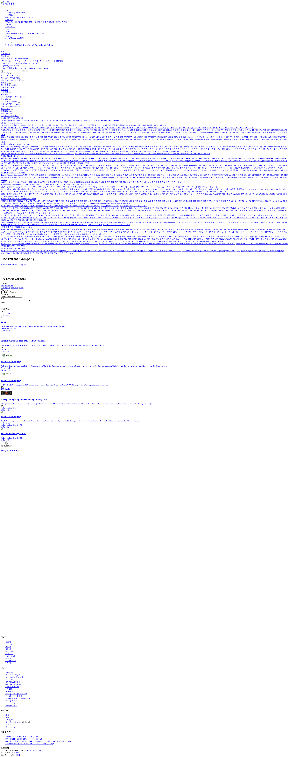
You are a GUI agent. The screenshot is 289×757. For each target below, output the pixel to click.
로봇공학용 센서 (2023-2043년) (27, 234)
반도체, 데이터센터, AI (10, 104)
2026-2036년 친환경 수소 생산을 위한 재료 (203, 137)
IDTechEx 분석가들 (36, 22)
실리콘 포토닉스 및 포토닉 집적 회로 (270, 194)
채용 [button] (61, 61)
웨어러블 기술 (6, 113)
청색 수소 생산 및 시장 (65, 175)
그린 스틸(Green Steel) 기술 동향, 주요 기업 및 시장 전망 (54, 177)
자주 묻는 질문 (11, 727)
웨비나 (8, 17)
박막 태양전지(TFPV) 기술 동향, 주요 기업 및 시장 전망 (232, 175)
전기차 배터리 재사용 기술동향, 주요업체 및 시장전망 (121, 151)
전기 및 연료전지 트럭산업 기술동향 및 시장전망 (123, 161)
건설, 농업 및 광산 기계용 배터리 (203, 147)
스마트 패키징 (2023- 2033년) (217, 128)
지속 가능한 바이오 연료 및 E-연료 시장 (107, 182)
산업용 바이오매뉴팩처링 (240, 132)
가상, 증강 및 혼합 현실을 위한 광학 (251, 251)
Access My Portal (17, 288)
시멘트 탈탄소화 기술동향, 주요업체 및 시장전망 (190, 175)
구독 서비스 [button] (5, 54)
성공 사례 (19, 118)
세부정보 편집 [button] (19, 63)
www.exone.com (7, 286)
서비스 (4, 120)
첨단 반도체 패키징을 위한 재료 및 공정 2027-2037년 (113, 137)
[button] (8, 10)
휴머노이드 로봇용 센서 (265, 210)
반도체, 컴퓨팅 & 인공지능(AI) (17, 698)
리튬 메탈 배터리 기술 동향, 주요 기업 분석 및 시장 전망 (261, 149)
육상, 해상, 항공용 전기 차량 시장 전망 (37, 163)
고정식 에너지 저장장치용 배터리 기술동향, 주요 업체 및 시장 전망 (243, 147)
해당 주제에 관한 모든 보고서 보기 (152, 125)
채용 (66, 22)
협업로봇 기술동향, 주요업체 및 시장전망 (152, 208)
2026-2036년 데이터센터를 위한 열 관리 (39, 225)
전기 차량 (5, 83)
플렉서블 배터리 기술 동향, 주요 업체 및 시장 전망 (109, 149)
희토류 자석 (141, 139)
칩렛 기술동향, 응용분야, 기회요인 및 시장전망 (220, 215)
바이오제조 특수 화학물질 (45, 175)
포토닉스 (4, 94)
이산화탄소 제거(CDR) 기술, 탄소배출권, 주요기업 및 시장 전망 (129, 175)
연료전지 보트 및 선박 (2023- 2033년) (15, 165)
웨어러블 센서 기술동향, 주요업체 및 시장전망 (58, 234)
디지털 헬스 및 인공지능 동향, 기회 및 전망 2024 (86, 187)
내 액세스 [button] (9, 63)
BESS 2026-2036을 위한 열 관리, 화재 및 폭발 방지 (162, 154)
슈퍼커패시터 (68, 154)
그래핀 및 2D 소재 (134, 132)
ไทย (26, 45)
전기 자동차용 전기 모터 (219, 161)
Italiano (50, 45)
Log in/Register (10, 38)
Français (38, 45)
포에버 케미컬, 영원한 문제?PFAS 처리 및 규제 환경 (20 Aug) (29, 744)
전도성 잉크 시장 (239, 130)
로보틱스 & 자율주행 (9, 102)
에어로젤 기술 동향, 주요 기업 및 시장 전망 (91, 130)
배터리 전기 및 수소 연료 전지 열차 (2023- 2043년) (241, 158)
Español (44, 45)
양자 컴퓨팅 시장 (69, 206)
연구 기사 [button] (10, 58)
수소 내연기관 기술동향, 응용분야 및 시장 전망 (107, 177)
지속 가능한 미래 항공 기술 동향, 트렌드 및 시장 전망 (135, 170)
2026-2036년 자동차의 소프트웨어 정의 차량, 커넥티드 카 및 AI (88, 170)
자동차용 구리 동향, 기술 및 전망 (260, 130)
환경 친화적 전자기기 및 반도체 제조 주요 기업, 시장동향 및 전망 (76, 203)
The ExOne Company (18, 264)
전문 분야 (11, 118)
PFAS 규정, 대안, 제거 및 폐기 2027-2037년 (49, 184)
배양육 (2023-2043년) (23, 184)
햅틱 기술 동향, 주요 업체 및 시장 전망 (214, 229)
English (8, 45)
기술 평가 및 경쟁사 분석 (39, 120)
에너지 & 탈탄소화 (8, 85)
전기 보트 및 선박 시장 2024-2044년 (157, 161)
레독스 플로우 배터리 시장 (89, 151)
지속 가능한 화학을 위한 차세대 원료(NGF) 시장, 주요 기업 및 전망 (205, 177)
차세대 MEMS (265, 218)
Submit (25, 71)
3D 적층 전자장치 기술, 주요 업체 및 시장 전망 (55, 125)
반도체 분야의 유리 (65, 218)
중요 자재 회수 (30, 132)
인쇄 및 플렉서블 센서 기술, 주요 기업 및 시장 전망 (217, 232)
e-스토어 (33, 34)
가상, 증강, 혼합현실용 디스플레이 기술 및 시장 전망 (109, 229)
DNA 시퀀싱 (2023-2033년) (116, 187)
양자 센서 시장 (82, 206)
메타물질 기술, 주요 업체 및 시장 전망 (151, 128)
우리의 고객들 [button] (18, 61)
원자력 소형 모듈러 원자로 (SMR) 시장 (247, 177)
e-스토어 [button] (28, 63)
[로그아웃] (15, 752)
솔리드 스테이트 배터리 (53, 154)
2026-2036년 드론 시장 (54, 161)
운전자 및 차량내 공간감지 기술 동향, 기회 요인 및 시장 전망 (165, 218)
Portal (7, 34)
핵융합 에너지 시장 (262, 175)
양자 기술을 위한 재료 (271, 137)
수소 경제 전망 (82, 177)
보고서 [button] (3, 51)
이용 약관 (9, 725)
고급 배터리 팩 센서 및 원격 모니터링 (78, 147)
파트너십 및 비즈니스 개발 (60, 120)
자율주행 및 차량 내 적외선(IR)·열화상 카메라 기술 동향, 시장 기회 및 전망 (39, 210)
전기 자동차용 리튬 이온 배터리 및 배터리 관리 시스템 (151, 149)
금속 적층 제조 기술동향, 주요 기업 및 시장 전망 (93, 125)
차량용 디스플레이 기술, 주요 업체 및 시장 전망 (54, 194)
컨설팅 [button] (3, 56)
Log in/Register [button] (6, 66)
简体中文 (20, 45)
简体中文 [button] (16, 68)
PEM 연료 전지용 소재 (253, 137)
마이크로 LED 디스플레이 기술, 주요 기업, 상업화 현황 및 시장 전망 (228, 194)
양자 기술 (5, 99)
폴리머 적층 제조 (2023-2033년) (125, 125)
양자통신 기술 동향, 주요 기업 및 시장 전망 (184, 128)
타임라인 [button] (24, 58)
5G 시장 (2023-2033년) (27, 128)
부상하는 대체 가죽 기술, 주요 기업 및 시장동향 (68, 132)
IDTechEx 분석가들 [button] (32, 61)
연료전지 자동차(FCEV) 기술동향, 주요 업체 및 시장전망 (53, 165)
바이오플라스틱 (114, 130)
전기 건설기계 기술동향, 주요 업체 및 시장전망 (248, 161)
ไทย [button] (21, 68)
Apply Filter (5, 309)
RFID (204, 128)
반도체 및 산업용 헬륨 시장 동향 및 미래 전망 (211, 132)
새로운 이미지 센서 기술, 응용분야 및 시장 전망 (149, 229)
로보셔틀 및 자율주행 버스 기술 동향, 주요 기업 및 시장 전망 (190, 168)
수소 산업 (5, 92)
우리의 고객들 (23, 22)
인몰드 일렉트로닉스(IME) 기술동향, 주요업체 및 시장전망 (220, 201)
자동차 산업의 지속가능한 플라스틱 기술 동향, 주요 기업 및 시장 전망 (222, 139)
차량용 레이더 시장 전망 (28, 208)
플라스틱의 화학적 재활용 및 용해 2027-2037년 (183, 130)
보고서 (8, 13)
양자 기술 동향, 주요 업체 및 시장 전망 (103, 206)
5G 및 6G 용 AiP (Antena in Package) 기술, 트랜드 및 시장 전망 (67, 128)
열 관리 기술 (6, 111)
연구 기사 (15, 17)
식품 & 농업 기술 (7, 87)
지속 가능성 (5, 109)
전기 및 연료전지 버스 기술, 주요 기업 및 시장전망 (83, 161)
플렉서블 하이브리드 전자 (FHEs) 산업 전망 (179, 201)
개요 (7, 715)
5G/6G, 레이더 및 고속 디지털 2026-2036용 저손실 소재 (114, 128)
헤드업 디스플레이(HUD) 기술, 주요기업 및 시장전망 (142, 165)
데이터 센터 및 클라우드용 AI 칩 (59, 215)
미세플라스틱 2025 (104, 239)
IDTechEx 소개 (11, 22)
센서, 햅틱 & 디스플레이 (10, 106)
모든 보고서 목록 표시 (10, 116)
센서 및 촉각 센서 (12, 701)
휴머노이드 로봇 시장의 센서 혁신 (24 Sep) (22, 736)
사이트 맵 (9, 720)
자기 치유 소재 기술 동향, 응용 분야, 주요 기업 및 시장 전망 (170, 139)
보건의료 (4, 90)
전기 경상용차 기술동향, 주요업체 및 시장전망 (190, 161)
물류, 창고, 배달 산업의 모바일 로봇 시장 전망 (146, 210)
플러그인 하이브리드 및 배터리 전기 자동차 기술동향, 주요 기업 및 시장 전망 (95, 168)
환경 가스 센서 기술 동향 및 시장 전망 (184, 229)
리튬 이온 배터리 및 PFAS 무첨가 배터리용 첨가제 (40, 130)
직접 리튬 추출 (42, 132)
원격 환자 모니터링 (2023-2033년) (178, 187)
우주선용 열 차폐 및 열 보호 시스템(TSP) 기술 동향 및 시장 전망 (167, 132)
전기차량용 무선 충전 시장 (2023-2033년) (243, 170)
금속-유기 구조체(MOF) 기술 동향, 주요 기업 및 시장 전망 (45, 139)
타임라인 (29, 17)
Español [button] (39, 68)
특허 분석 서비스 (94, 120)
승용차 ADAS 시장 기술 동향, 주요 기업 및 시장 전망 (43, 168)
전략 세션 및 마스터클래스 (111, 120)
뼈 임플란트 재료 (141, 137)
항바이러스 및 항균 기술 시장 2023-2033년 (25, 187)
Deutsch (31, 45)
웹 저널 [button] (18, 58)
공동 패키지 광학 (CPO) (82, 194)
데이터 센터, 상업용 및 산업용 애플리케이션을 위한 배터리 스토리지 (174, 215)
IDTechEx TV (10, 661)
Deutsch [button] (27, 68)
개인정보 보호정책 (12, 722)
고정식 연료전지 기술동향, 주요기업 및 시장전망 (40, 182)
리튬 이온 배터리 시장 (182, 149)
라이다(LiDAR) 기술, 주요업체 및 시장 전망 (152, 194)
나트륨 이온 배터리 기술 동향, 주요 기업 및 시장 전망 (22, 154)
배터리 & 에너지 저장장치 (11, 80)
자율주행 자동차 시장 (185, 158)
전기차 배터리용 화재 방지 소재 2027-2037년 (71, 163)
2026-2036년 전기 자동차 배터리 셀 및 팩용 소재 (167, 137)
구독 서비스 (16, 13)
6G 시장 (39, 128)
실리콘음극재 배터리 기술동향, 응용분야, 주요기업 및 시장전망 (168, 151)
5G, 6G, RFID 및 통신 (9, 75)
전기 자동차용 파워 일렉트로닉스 (140, 168)
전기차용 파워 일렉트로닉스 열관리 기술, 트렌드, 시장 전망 (202, 170)
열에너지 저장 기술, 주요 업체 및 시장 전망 (124, 154)
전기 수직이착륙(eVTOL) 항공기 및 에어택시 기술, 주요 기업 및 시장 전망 (110, 158)
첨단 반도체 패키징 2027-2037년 (21, 194)
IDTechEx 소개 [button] (6, 61)
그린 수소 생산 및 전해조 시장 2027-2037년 (142, 189)
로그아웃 (40, 34)
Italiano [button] (45, 68)
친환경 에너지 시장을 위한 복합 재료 (217, 130)
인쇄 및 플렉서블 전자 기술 (12, 97)
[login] (17, 755)
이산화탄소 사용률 (162, 175)
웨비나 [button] (3, 58)
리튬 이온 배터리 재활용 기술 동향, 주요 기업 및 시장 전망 (24, 137)
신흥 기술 (9, 651)
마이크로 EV (251, 165)
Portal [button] (3, 63)
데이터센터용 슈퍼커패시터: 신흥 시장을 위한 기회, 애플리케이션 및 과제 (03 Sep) (38, 741)
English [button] (3, 68)
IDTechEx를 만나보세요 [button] (49, 61)
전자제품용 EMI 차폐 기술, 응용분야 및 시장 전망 (106, 132)
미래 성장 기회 (13, 120)
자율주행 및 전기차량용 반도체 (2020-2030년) (50, 222)
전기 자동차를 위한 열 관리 (167, 170)
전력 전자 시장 (160, 168)
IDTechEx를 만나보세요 (54, 22)
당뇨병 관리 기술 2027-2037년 (54, 187)
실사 (85, 120)
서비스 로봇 (19, 213)
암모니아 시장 (29, 175)
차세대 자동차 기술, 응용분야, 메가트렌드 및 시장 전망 (98, 165)
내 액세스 (14, 34)
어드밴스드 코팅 (66, 130)
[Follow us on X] (146, 543)
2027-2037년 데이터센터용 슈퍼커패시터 (91, 154)
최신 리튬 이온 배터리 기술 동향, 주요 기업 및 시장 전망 (116, 147)
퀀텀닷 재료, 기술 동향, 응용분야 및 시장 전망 (117, 139)
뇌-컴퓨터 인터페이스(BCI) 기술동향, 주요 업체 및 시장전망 (63, 229)
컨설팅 (24, 13)
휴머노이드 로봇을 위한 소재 (232, 137)
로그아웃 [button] (36, 63)
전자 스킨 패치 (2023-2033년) (138, 187)
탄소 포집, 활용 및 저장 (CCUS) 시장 (89, 175)
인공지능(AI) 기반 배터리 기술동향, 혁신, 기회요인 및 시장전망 (164, 147)
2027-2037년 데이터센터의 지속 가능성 (75, 182)
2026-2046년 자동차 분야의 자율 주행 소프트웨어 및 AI (60, 208)
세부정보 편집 (23, 34)
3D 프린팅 (5, 73)
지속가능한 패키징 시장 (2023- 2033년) (124, 241)
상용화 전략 (24, 120)
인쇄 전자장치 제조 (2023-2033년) (257, 201)
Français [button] (33, 68)
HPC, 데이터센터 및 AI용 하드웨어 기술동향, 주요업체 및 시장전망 (100, 218)
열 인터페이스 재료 (258, 139)
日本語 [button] (9, 68)
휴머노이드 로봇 (238, 208)
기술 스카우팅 (77, 120)
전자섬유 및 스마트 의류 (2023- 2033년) (197, 251)
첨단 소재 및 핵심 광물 (10, 78)
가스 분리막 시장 (277, 175)
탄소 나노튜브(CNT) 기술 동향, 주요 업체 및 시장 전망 (143, 130)
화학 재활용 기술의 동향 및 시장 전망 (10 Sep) (23, 739)
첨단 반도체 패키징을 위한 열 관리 (128, 244)
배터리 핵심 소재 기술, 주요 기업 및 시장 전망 (58, 149)
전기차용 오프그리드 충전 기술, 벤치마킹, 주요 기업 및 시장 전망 (90, 192)
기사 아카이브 (11, 656)
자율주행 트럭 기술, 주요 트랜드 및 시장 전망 (158, 158)
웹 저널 (22, 17)
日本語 (14, 45)
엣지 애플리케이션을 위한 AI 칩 (84, 215)
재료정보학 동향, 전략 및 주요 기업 (246, 218)
